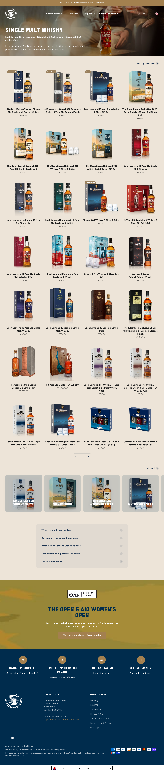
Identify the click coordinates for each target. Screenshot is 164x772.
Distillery (73, 13)
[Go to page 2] (88, 456)
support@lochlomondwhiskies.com (61, 719)
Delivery (94, 700)
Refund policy (11, 750)
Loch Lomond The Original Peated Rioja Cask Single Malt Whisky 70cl (101, 388)
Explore (88, 13)
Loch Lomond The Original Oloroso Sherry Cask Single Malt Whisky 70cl (140, 388)
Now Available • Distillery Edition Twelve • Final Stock (82, 3)
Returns (94, 705)
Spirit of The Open (108, 13)
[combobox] (66, 768)
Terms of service (42, 750)
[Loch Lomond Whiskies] (19, 701)
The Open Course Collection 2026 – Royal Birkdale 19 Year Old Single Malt (140, 112)
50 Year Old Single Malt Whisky (62, 385)
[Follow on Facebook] (6, 738)
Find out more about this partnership (82, 635)
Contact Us (95, 709)
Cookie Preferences (100, 718)
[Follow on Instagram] (12, 738)
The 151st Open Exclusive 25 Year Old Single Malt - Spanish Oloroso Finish (140, 331)
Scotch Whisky (54, 13)
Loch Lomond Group (100, 723)
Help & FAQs (96, 714)
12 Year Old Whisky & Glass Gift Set (101, 220)
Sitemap (94, 727)
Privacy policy (26, 750)
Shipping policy (58, 750)
